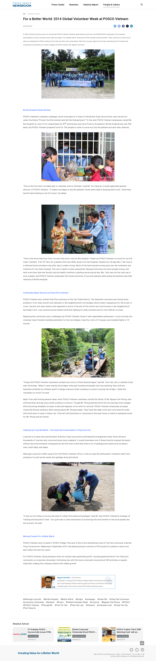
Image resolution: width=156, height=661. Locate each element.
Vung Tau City (121, 605)
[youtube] (137, 650)
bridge (80, 599)
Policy (118, 654)
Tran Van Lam (77, 605)
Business (73, 4)
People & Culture (111, 4)
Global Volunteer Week (77, 602)
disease (50, 602)
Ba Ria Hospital (51, 599)
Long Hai (95, 602)
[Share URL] (115, 26)
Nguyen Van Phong (111, 602)
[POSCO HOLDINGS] (131, 650)
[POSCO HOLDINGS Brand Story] (38, 655)
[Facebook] (123, 26)
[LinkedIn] (131, 26)
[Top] (142, 643)
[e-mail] (119, 26)
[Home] (24, 14)
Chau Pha (103, 599)
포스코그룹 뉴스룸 (138, 654)
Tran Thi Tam (62, 605)
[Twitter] (127, 26)
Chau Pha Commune (120, 599)
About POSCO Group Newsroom (104, 654)
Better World (67, 599)
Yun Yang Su (30, 608)
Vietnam (91, 605)
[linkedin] (142, 650)
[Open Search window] (141, 4)
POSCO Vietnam (31, 605)
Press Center (58, 4)
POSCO (126, 602)
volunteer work (105, 605)
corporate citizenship (34, 602)
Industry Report (90, 4)
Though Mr (47, 605)
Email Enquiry (126, 654)
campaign (90, 599)
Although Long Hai (32, 599)
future (61, 602)
